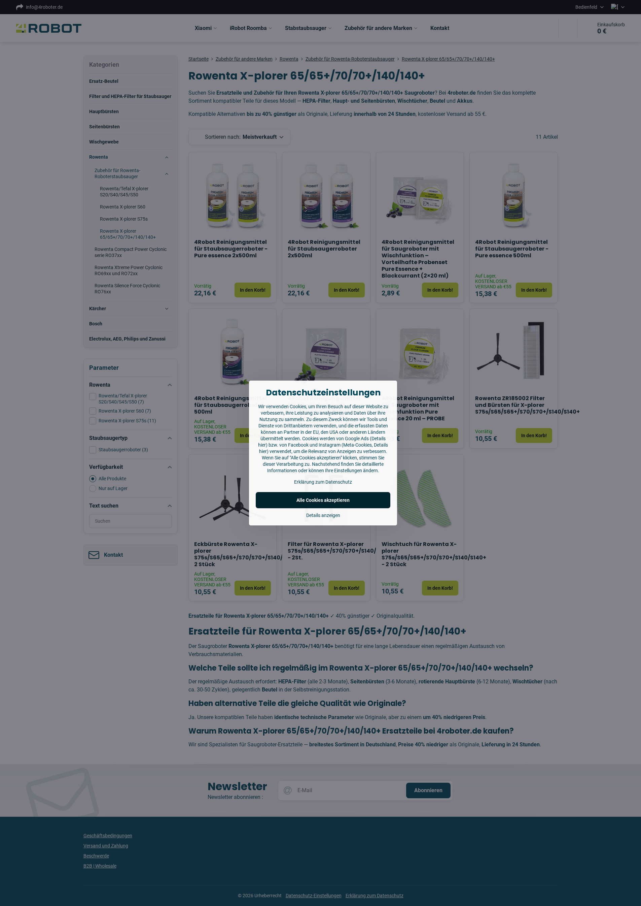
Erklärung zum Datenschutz (323, 482)
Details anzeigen (323, 515)
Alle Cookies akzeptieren (323, 500)
